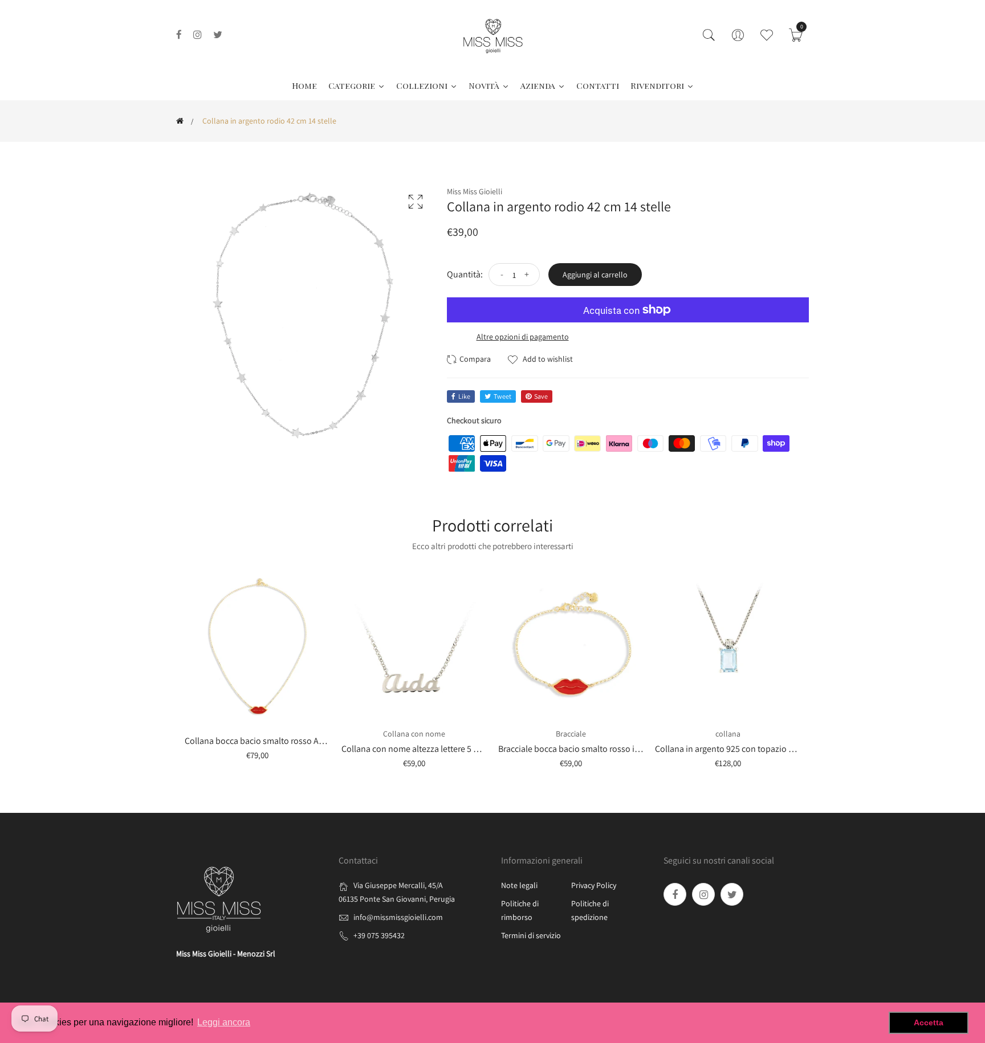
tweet (502, 396)
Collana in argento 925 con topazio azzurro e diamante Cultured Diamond (794, 749)
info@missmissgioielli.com (398, 917)
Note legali (519, 885)
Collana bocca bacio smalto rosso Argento (264, 741)
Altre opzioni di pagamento (523, 337)
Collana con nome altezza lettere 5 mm (414, 749)
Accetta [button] (928, 1022)
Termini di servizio (531, 935)
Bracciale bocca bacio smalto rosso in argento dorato (598, 749)
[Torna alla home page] (180, 121)
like (464, 396)
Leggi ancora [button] (223, 1022)
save (541, 396)
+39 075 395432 (379, 935)
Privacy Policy (593, 885)
